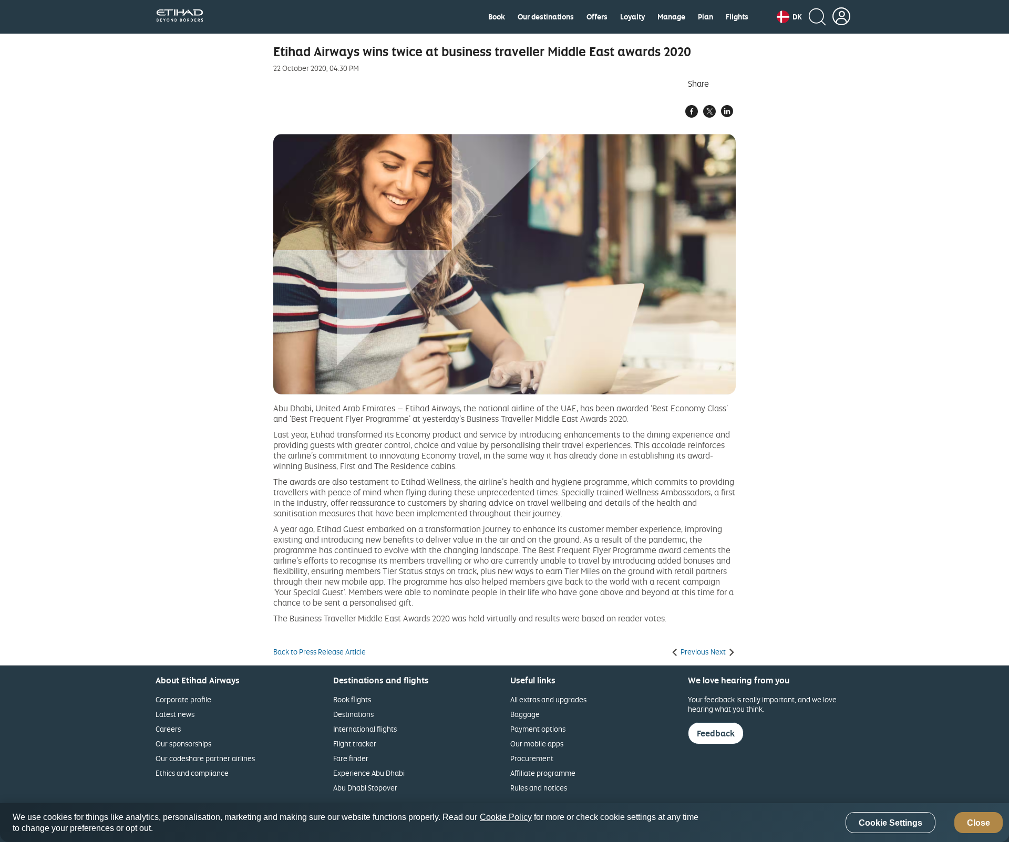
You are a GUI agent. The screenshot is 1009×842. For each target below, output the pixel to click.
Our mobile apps (536, 744)
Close (978, 822)
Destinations (353, 714)
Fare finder (350, 758)
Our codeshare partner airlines (205, 758)
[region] (504, 822)
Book (496, 17)
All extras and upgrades (548, 699)
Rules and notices (538, 788)
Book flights (352, 699)
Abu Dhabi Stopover (365, 788)
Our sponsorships (183, 744)
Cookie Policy (506, 817)
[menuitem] (496, 17)
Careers (168, 729)
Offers (597, 17)
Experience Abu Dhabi (369, 773)
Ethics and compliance (192, 773)
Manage (671, 17)
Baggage (525, 714)
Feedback (716, 733)
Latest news (175, 714)
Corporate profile (183, 699)
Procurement (531, 758)
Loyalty (632, 17)
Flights (737, 17)
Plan (705, 17)
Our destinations (546, 17)
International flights (365, 729)
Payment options (537, 729)
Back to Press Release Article (319, 652)
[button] (789, 17)
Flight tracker (354, 744)
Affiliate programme (542, 773)
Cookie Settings (890, 822)
